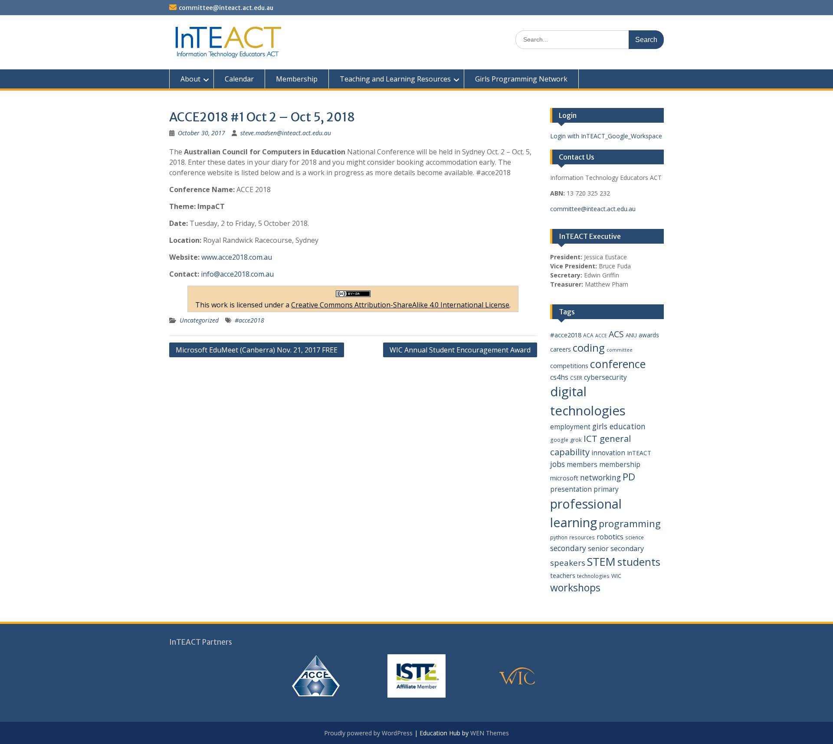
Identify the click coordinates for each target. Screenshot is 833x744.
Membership (297, 79)
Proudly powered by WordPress (368, 733)
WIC (616, 576)
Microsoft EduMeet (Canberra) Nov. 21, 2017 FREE (257, 350)
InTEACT (639, 453)
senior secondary (616, 548)
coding (589, 348)
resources (582, 537)
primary (606, 489)
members (582, 464)
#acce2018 (249, 320)
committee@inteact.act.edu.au (226, 8)
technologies (593, 576)
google (559, 440)
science (634, 537)
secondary (568, 548)
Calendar (239, 79)
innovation (608, 452)
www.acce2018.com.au (236, 257)
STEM (601, 561)
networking (600, 477)
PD (629, 476)
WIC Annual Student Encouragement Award (460, 350)
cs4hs (559, 377)
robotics (610, 537)
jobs (557, 464)
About (190, 79)
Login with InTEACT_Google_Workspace (606, 136)
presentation (571, 489)
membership (619, 464)
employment (570, 426)
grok (576, 440)
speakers (567, 562)
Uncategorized (199, 320)
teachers (562, 575)
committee (620, 350)
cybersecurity (605, 377)
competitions (569, 365)
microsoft (564, 477)
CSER (576, 378)
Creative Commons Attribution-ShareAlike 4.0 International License (400, 305)
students (638, 562)
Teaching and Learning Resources (395, 79)
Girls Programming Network (521, 79)
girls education (619, 426)
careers (560, 349)
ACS (616, 334)
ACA (588, 335)
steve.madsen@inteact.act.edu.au (285, 133)
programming (630, 523)
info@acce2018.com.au (237, 274)
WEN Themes (489, 733)
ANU (631, 335)
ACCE (601, 336)
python (558, 537)
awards (649, 335)
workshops (575, 587)
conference (618, 363)
